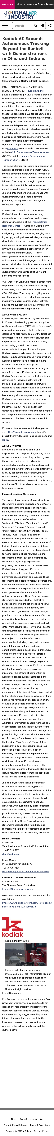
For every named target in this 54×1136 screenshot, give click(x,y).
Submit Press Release (15, 1125)
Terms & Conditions (40, 1125)
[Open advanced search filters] (42, 25)
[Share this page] (50, 25)
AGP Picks (7, 4)
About (14, 1119)
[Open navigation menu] (5, 25)
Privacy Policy (41, 1131)
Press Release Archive (31, 1119)
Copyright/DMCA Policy (18, 1131)
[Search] (35, 25)
